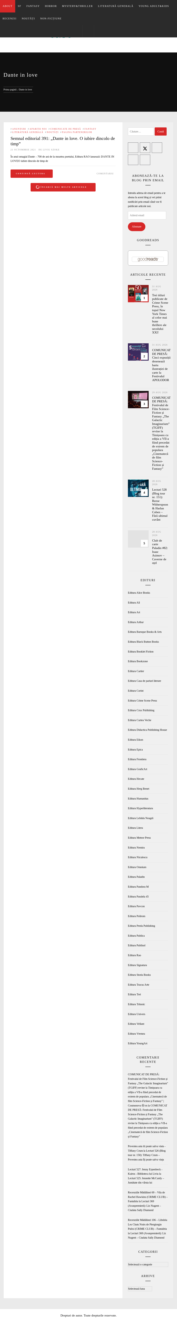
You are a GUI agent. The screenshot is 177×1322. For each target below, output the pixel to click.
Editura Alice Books (139, 592)
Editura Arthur (136, 622)
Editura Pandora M (138, 886)
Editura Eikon (135, 739)
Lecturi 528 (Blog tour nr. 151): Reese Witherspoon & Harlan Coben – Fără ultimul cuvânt (160, 504)
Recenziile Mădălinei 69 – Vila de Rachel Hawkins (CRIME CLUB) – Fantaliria (148, 1197)
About (8, 6)
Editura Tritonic (136, 1004)
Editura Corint (135, 690)
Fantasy (33, 6)
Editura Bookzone (138, 661)
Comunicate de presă (65, 129)
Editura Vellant (136, 1023)
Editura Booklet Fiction (140, 651)
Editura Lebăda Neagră (140, 818)
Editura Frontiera (137, 759)
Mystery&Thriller (77, 6)
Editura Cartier (136, 671)
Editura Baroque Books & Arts (145, 631)
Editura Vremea (136, 1033)
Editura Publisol (136, 945)
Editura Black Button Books (143, 641)
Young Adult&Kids (154, 6)
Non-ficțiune (51, 18)
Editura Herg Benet (138, 788)
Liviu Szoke (51, 150)
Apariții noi (38, 129)
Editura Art (134, 612)
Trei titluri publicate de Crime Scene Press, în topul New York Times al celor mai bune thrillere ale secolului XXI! (160, 313)
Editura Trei (134, 994)
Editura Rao (134, 955)
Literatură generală (115, 6)
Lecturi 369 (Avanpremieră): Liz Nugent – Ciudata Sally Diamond (144, 1206)
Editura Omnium (137, 867)
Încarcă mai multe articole (63, 187)
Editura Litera (135, 827)
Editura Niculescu (137, 857)
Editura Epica (135, 749)
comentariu (105, 173)
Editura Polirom (136, 916)
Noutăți (28, 18)
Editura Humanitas (138, 798)
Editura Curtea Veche (139, 720)
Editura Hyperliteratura (140, 808)
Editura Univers (136, 1014)
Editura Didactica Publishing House (147, 729)
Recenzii (10, 18)
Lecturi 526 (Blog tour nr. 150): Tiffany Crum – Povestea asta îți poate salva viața (147, 1155)
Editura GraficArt (137, 769)
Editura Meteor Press (139, 837)
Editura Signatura (137, 965)
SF (19, 6)
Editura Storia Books (139, 974)
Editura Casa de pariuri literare (144, 680)
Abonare (136, 226)
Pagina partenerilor (77, 132)
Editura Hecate (136, 778)
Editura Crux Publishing (141, 710)
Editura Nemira (136, 847)
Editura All (134, 602)
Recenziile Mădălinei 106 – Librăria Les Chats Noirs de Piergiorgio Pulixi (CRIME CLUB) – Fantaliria (147, 1224)
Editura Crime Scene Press (142, 700)
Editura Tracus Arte (138, 984)
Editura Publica (136, 935)
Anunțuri (19, 129)
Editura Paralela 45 (138, 896)
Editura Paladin (136, 876)
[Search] (88, 31)
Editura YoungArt (137, 1043)
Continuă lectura (30, 174)
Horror (51, 6)
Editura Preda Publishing (141, 925)
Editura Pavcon (136, 906)
